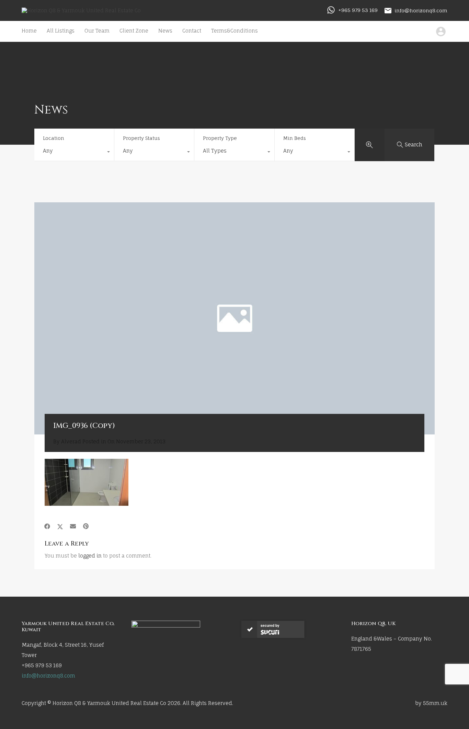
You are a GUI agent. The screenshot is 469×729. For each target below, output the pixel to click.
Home (29, 30)
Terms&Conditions (234, 30)
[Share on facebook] (47, 526)
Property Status (141, 138)
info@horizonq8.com (420, 10)
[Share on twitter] (60, 526)
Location (53, 138)
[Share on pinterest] (86, 526)
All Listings (61, 30)
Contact (191, 30)
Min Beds (294, 138)
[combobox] (74, 152)
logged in (90, 555)
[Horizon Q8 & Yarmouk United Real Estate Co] (81, 10)
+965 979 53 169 (358, 10)
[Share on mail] (73, 526)
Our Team (97, 30)
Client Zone (133, 30)
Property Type (220, 138)
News (165, 30)
